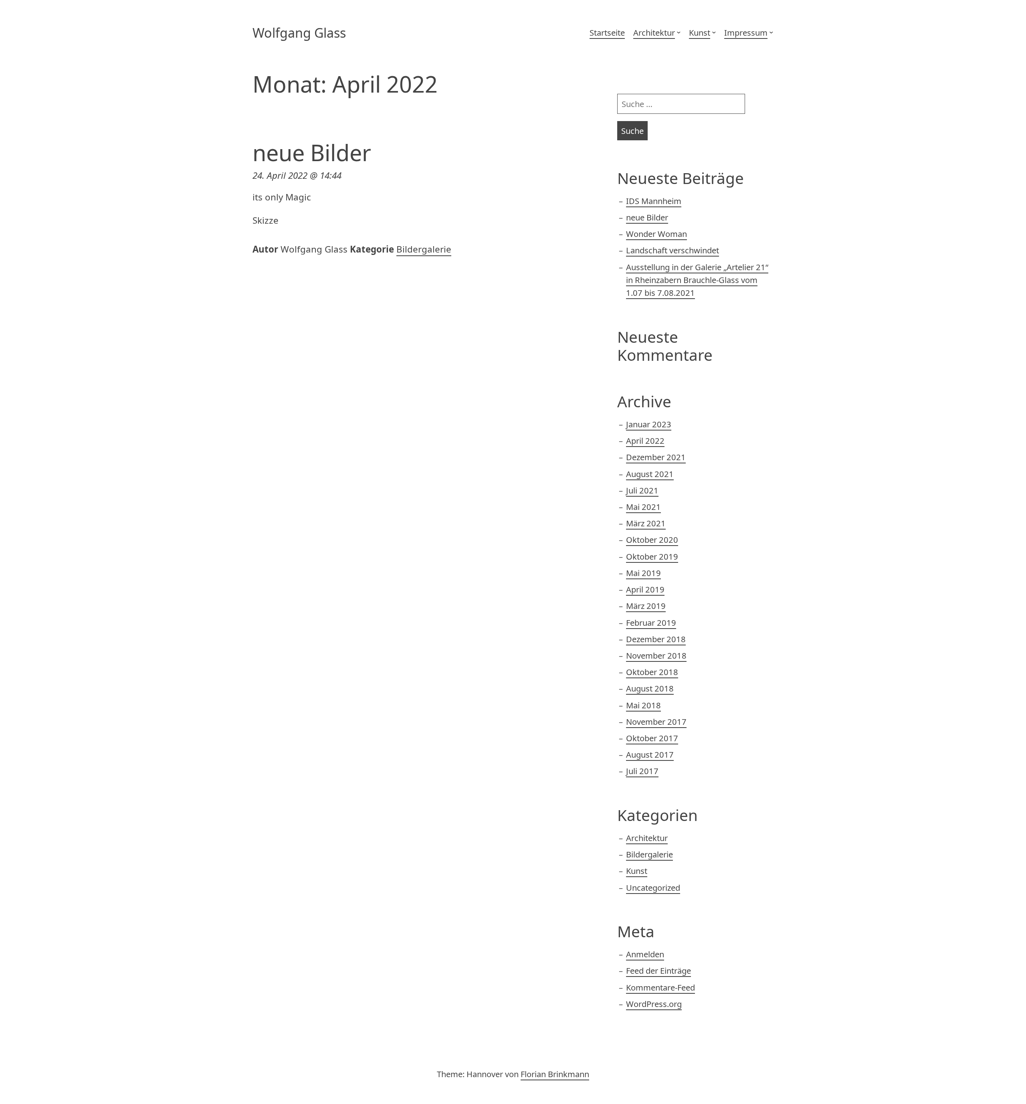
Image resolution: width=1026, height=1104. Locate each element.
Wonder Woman (656, 233)
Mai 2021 (643, 506)
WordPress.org (654, 1003)
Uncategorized (653, 887)
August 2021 (650, 473)
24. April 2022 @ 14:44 (296, 175)
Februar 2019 (651, 622)
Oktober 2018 (652, 671)
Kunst (699, 32)
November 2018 (656, 655)
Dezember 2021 (656, 457)
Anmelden (645, 954)
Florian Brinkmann (555, 1074)
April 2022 (645, 440)
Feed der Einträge (658, 970)
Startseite (607, 32)
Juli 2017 (642, 770)
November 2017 (656, 721)
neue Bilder (311, 152)
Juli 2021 (642, 490)
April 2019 (645, 589)
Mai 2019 (643, 572)
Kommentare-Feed (660, 987)
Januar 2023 (648, 424)
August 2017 (650, 754)
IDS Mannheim (653, 200)
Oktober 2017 (652, 738)
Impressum (745, 32)
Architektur (654, 32)
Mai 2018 (643, 705)
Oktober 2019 (652, 556)
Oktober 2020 (652, 539)
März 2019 (646, 605)
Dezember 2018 (656, 639)
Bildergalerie (423, 249)
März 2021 (646, 523)
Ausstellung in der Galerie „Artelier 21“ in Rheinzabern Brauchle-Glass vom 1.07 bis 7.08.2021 (697, 280)
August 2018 (650, 688)
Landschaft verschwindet (672, 250)
